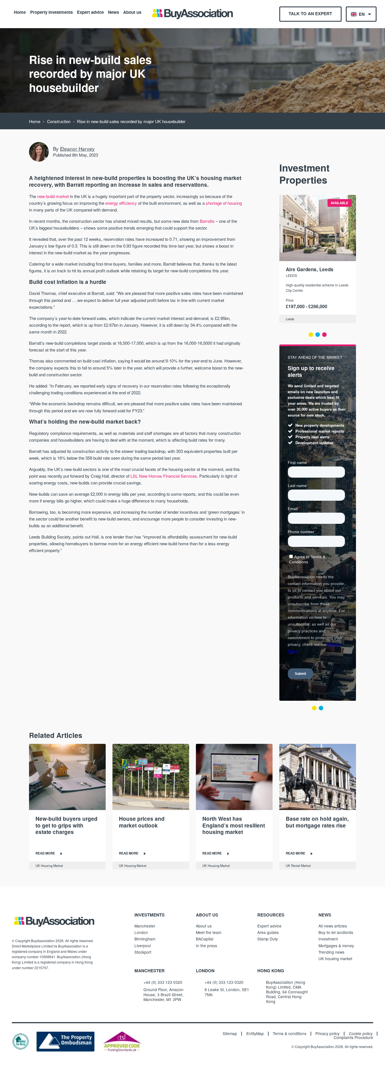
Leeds (291, 275)
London (141, 932)
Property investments (51, 12)
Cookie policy (361, 1034)
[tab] (311, 334)
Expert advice (90, 12)
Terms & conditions (289, 1034)
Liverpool (142, 945)
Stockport (142, 952)
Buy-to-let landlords (335, 932)
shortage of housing (224, 203)
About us (132, 12)
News (113, 12)
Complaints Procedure (353, 1038)
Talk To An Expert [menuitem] (310, 13)
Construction (58, 121)
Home (20, 12)
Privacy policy (327, 1034)
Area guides (268, 932)
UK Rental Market (298, 865)
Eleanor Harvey (77, 148)
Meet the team (208, 932)
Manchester (144, 926)
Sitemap (230, 1034)
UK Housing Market (49, 865)
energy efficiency (121, 203)
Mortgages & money (336, 945)
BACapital (204, 939)
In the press (206, 945)
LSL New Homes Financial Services (163, 476)
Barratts (207, 221)
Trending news (331, 952)
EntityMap (255, 1034)
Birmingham (144, 939)
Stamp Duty (267, 939)
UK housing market (335, 958)
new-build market (53, 196)
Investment (328, 939)
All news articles (332, 926)
